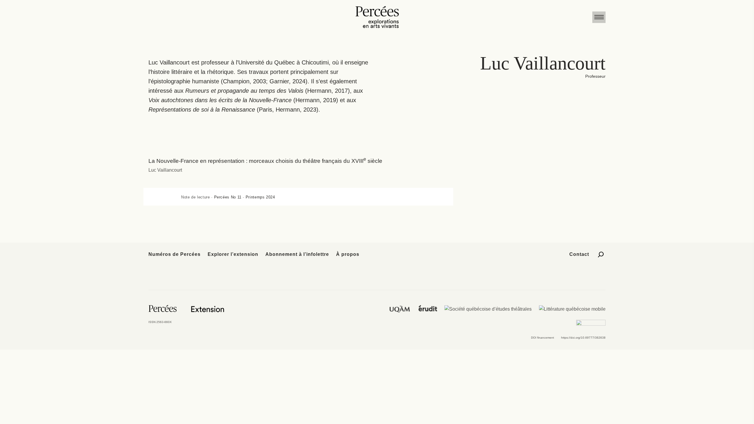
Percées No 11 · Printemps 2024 (244, 197)
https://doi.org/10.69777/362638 (583, 337)
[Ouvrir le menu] (599, 17)
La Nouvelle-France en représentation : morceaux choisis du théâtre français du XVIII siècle (265, 161)
